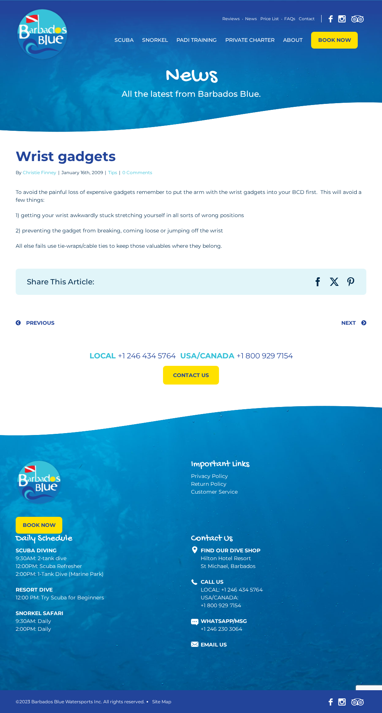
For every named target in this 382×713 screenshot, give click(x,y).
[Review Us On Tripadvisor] (357, 701)
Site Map (161, 701)
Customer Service (214, 491)
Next (349, 323)
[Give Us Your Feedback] (357, 18)
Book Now (39, 525)
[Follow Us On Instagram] (341, 18)
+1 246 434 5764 (147, 355)
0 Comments (137, 172)
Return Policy (208, 484)
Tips (112, 172)
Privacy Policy (209, 476)
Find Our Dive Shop (230, 550)
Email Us (214, 644)
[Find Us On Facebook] (330, 18)
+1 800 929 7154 (265, 355)
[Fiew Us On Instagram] (342, 701)
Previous (39, 323)
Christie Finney (39, 172)
